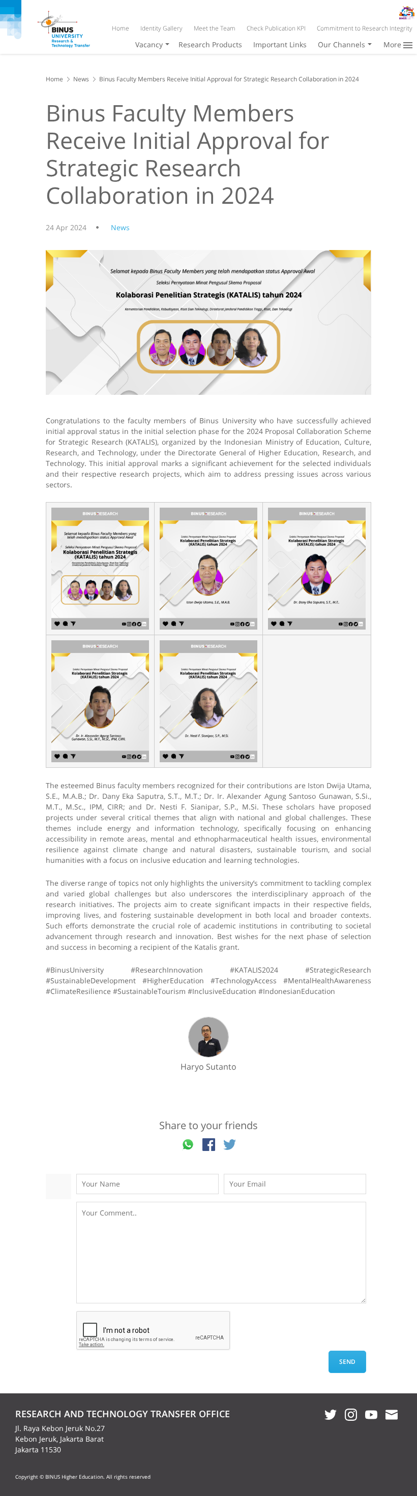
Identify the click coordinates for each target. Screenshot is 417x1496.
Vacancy (149, 44)
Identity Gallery (161, 28)
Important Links (280, 44)
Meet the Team (214, 28)
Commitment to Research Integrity (364, 28)
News (81, 79)
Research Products (210, 44)
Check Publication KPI (276, 28)
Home (120, 28)
